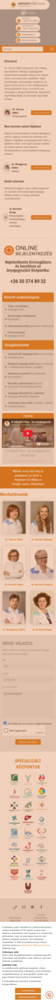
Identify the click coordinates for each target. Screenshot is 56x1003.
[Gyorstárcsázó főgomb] (49, 995)
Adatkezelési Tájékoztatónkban (35, 945)
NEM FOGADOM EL (28, 997)
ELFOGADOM (28, 990)
